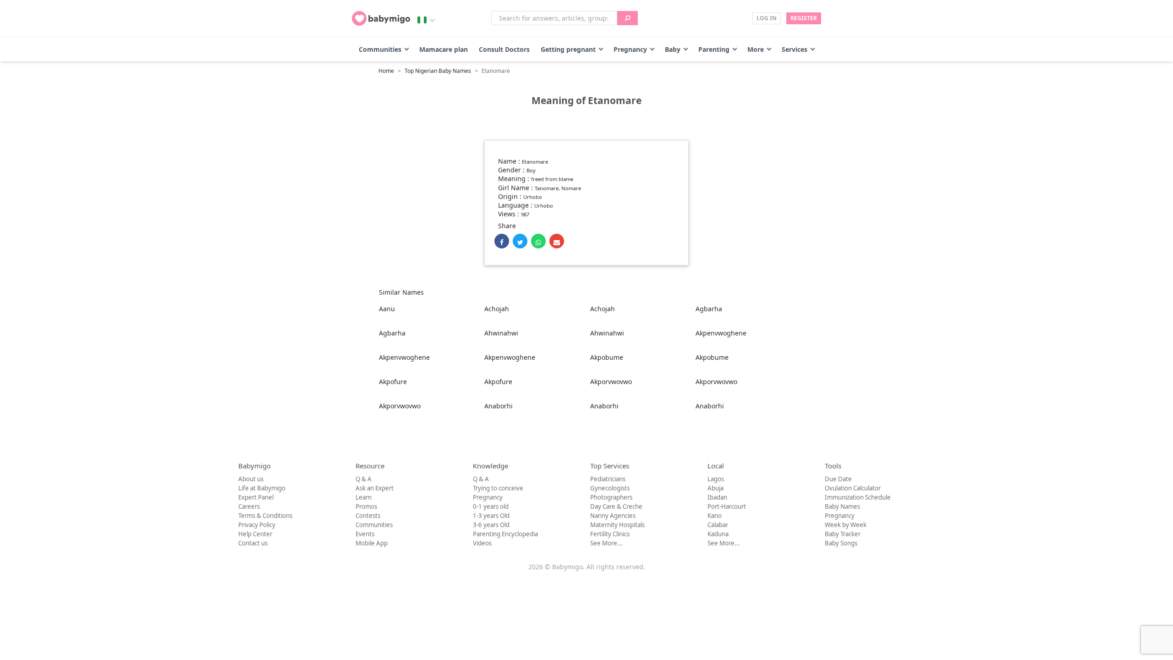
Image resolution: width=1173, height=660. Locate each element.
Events (365, 534)
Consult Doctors (504, 49)
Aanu (387, 308)
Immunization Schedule (858, 497)
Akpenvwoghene (721, 333)
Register (803, 18)
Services (794, 49)
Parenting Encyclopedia (505, 534)
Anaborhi (498, 406)
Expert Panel (256, 497)
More (755, 49)
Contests (368, 516)
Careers (249, 506)
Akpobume (606, 357)
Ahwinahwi (501, 333)
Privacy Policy (256, 525)
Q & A (364, 479)
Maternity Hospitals (617, 525)
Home (386, 71)
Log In (766, 18)
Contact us (253, 543)
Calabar (717, 525)
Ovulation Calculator (853, 488)
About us (250, 479)
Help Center (255, 534)
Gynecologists (610, 488)
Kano (714, 516)
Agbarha (709, 308)
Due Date (838, 479)
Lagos (715, 479)
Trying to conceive (498, 488)
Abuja (715, 488)
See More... (606, 543)
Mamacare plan (443, 49)
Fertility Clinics (610, 534)
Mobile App (372, 543)
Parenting (713, 49)
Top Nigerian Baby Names (438, 71)
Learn (364, 497)
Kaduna (718, 534)
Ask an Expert (375, 488)
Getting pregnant (568, 49)
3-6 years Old (491, 525)
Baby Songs (841, 543)
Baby (672, 49)
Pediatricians (607, 479)
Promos (366, 506)
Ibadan (717, 497)
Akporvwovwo (611, 381)
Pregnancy (630, 49)
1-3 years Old (491, 516)
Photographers (611, 497)
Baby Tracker (843, 534)
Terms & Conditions (265, 516)
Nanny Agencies (613, 516)
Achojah (496, 308)
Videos (482, 543)
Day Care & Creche (616, 506)
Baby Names (842, 506)
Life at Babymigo (261, 488)
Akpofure (393, 381)
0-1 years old (491, 506)
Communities (380, 49)
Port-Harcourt (726, 506)
